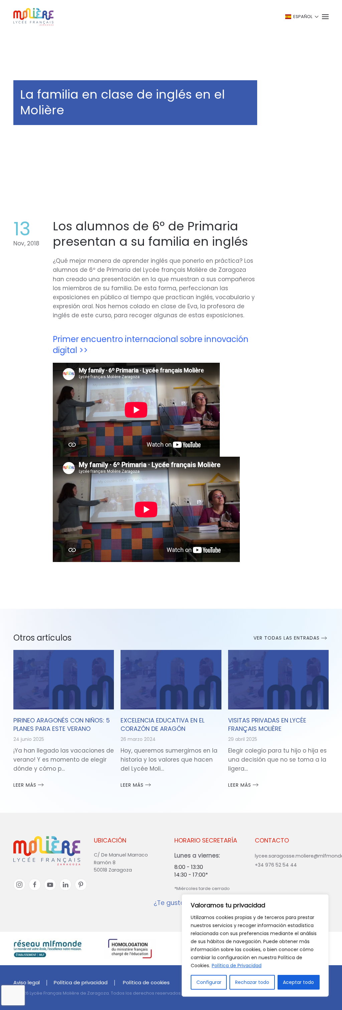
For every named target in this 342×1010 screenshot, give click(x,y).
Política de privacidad (81, 982)
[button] (301, 16)
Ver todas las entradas (286, 638)
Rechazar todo (252, 982)
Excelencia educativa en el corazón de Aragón (162, 724)
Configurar (208, 982)
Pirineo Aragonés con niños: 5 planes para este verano (61, 724)
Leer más (24, 785)
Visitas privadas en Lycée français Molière (267, 724)
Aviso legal (26, 982)
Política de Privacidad (237, 965)
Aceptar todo (298, 982)
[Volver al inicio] (33, 16)
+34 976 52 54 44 (276, 865)
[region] (255, 945)
